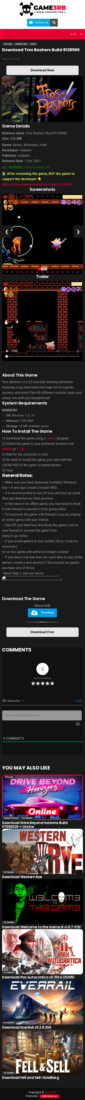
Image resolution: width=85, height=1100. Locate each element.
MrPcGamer (49, 1096)
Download (47, 612)
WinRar (7, 449)
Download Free (42, 632)
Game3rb (51, 1092)
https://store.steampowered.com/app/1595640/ (37, 184)
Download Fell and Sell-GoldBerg (30, 1077)
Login (78, 700)
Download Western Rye (22, 876)
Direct (51, 438)
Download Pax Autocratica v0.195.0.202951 (38, 977)
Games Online (11, 818)
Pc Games (27, 818)
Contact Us (41, 22)
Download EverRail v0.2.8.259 (26, 1027)
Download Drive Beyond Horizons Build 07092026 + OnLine (34, 824)
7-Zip (21, 449)
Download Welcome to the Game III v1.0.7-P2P (41, 927)
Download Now (42, 70)
